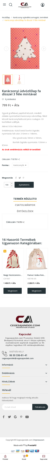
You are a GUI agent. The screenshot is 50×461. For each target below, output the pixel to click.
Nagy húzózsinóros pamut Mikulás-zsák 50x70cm (13, 275)
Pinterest (23, 178)
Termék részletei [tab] (25, 198)
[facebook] (3, 417)
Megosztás (16, 178)
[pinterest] (21, 417)
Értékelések (25, 211)
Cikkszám (6, 159)
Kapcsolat (25, 334)
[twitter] (9, 417)
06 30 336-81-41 (18, 355)
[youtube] (27, 417)
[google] (15, 417)
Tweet (20, 178)
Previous (6, 48)
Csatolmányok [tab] (25, 205)
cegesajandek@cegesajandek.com (18, 358)
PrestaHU (32, 445)
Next (43, 48)
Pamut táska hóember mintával (37, 275)
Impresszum (39, 440)
